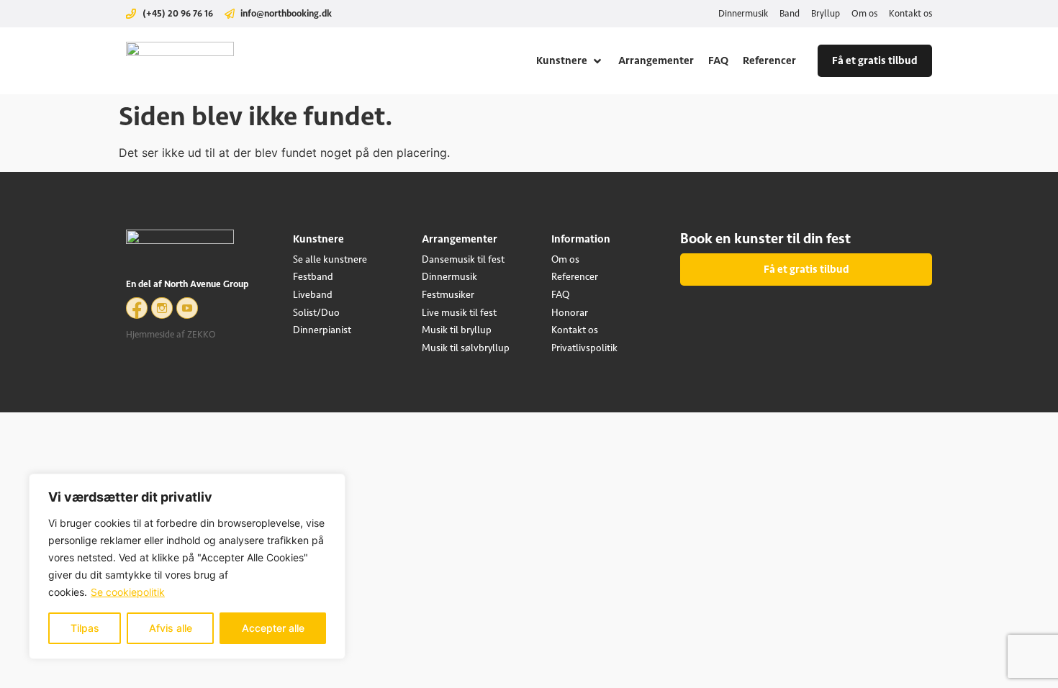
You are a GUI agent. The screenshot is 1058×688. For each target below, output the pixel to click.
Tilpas (85, 628)
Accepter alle (273, 628)
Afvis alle (170, 628)
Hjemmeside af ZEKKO (171, 334)
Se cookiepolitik (128, 592)
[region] (187, 566)
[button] (570, 61)
